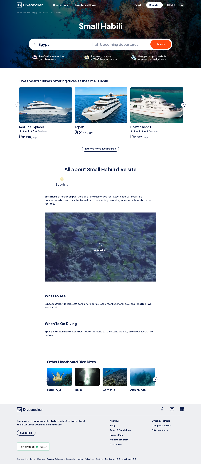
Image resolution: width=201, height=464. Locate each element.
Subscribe (26, 432)
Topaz (79, 127)
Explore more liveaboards (100, 148)
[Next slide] (183, 104)
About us (114, 420)
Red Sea (27, 12)
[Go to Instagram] (172, 409)
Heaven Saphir (140, 127)
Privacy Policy (117, 435)
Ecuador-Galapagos (56, 459)
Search (161, 44)
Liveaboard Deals (85, 4)
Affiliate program (119, 439)
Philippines (89, 459)
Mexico (80, 459)
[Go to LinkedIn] (182, 409)
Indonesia (70, 459)
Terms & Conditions (120, 430)
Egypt (33, 459)
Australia (99, 459)
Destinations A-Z (112, 459)
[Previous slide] (17, 104)
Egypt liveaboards (41, 12)
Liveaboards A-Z (129, 459)
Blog (112, 425)
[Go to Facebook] (162, 409)
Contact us (116, 444)
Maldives (41, 459)
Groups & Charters (162, 425)
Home (19, 12)
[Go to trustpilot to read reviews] (51, 446)
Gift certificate (160, 430)
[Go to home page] (30, 5)
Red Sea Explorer (31, 127)
